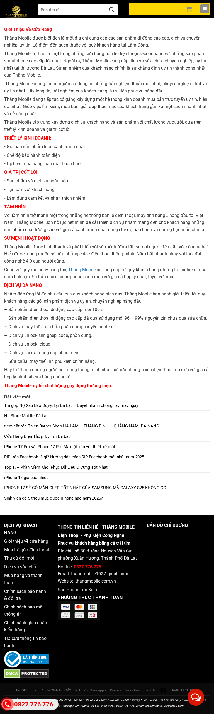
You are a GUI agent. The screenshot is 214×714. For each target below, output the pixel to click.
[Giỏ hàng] (189, 9)
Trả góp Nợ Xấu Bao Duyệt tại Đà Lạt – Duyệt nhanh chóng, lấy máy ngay (71, 405)
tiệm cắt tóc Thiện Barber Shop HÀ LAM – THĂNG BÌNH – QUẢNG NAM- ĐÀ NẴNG (81, 426)
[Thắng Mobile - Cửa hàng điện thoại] (19, 12)
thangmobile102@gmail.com (99, 573)
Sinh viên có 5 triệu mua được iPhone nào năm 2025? (53, 498)
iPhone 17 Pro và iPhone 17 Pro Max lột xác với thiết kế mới (59, 446)
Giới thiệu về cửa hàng (26, 541)
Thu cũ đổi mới (19, 558)
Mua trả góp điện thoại (26, 549)
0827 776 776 (87, 566)
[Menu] (204, 8)
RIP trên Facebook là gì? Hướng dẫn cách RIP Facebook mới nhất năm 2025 (74, 456)
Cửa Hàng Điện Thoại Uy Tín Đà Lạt (37, 436)
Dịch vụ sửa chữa (21, 566)
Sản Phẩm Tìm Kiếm (78, 589)
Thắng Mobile (82, 269)
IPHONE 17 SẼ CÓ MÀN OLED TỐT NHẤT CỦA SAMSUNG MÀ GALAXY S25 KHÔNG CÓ (85, 487)
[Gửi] (111, 10)
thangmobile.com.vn (96, 581)
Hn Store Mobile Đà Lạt (26, 415)
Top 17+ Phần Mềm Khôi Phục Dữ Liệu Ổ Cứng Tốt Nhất (56, 467)
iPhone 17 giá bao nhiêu (26, 477)
